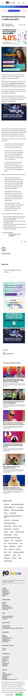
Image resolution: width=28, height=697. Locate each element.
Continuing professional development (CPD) (12, 516)
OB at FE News (8, 24)
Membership (5, 664)
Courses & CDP (5, 675)
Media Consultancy (6, 640)
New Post (4, 659)
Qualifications (12, 546)
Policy (21, 543)
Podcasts (4, 648)
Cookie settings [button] (9, 694)
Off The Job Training (12, 543)
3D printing (6, 504)
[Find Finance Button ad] (14, 289)
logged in (13, 270)
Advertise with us (6, 593)
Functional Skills (7, 526)
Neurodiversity (18, 540)
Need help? (4, 666)
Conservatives (12, 513)
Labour (11, 531)
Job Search (4, 618)
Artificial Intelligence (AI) (9, 507)
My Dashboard (5, 660)
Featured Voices (5, 627)
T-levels (14, 555)
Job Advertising (5, 639)
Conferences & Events (7, 674)
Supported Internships (18, 552)
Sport (5, 552)
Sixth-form (11, 549)
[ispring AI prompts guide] (14, 119)
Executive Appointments (7, 616)
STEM (10, 552)
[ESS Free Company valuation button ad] (14, 320)
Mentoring (6, 540)
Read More (21, 692)
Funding (15, 526)
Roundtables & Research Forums (9, 679)
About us (4, 588)
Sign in (23, 3)
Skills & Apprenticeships (7, 608)
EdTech (3, 604)
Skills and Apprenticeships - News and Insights (14, 234)
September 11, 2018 (9, 25)
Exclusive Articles (6, 625)
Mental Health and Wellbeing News (12, 537)
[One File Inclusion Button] (14, 304)
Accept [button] (19, 694)
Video (3, 649)
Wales (20, 558)
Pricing (3, 635)
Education (4, 602)
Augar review (20, 507)
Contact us (4, 589)
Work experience (8, 560)
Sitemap (4, 595)
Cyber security (15, 520)
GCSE (20, 526)
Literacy (16, 534)
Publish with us (5, 591)
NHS (5, 543)
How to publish (5, 656)
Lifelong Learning (8, 534)
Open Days (4, 678)
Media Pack (4, 636)
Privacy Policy (5, 594)
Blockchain (6, 510)
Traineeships (7, 558)
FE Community (5, 590)
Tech (19, 555)
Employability (5, 605)
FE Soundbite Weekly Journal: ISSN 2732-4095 (12, 628)
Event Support (5, 641)
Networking (4, 676)
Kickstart (6, 531)
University (14, 558)
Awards (4, 672)
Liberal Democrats (19, 531)
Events (3, 662)
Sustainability (7, 555)
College (5, 513)
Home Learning (7, 529)
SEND (5, 549)
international (16, 529)
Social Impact (5, 609)
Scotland (20, 546)
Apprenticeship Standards (17, 504)
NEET (12, 540)
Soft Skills (18, 549)
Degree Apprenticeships (9, 523)
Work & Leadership (6, 606)
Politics (5, 546)
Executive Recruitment (7, 617)
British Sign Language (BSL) (17, 510)
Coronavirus (6, 520)
